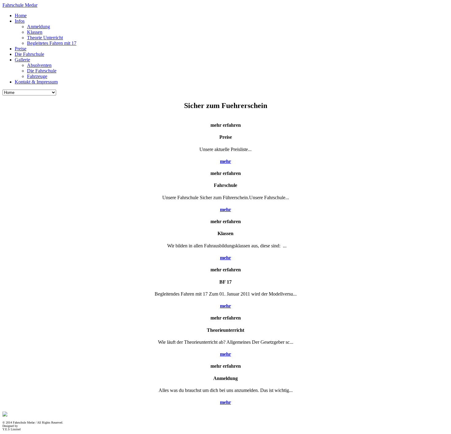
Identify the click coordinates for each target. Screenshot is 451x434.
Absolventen (39, 65)
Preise (20, 48)
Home (21, 15)
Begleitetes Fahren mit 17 (51, 43)
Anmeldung (38, 26)
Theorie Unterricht (45, 37)
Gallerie (22, 59)
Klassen (34, 32)
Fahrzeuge (37, 76)
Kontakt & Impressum (36, 81)
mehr (225, 161)
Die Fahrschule (29, 54)
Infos (20, 21)
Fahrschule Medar (19, 5)
